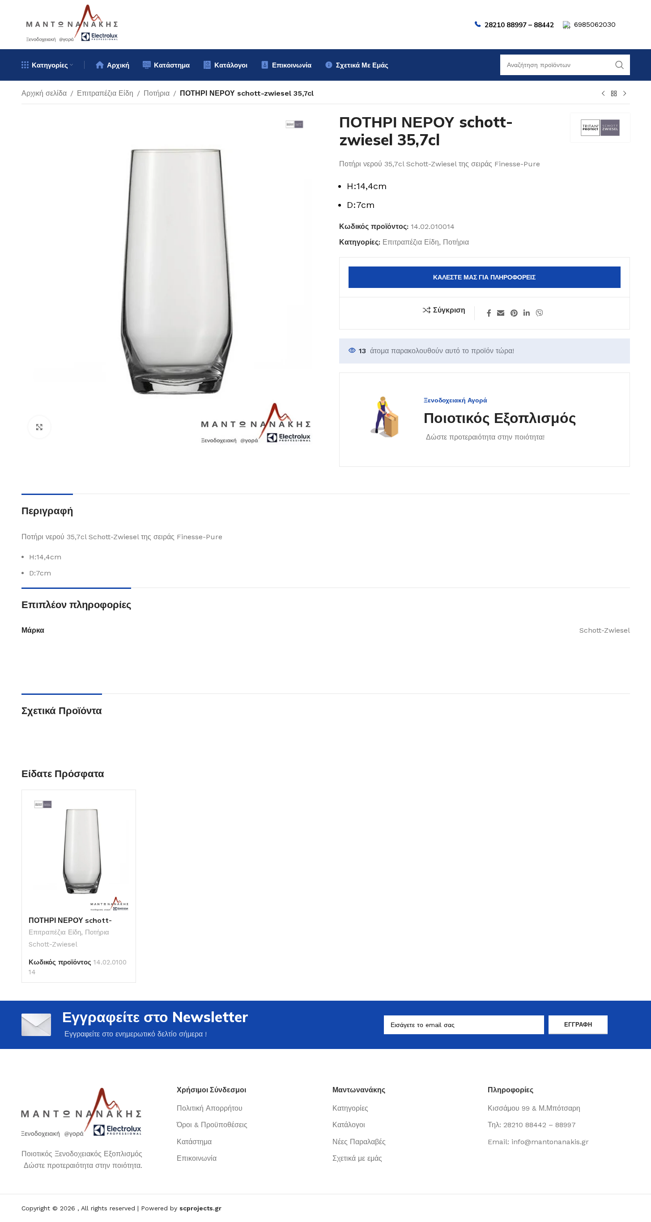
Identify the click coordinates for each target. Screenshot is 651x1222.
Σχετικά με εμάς (357, 1158)
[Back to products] (613, 94)
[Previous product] (603, 94)
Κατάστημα (194, 1141)
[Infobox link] (466, 419)
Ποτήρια (157, 93)
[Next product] (624, 94)
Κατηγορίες (350, 1108)
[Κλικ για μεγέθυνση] (39, 427)
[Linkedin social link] (526, 313)
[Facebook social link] (489, 313)
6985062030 (595, 24)
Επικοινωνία (197, 1158)
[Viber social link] (539, 313)
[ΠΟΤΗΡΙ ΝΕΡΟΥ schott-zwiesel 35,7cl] (79, 854)
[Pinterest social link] (513, 313)
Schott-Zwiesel (53, 944)
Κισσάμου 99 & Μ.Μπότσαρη (534, 1108)
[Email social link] (500, 313)
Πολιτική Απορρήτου (210, 1108)
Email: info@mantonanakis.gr (538, 1141)
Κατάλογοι (348, 1125)
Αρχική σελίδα (44, 93)
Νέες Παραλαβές (359, 1141)
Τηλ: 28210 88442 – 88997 (532, 1125)
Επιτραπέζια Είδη (105, 93)
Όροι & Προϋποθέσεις (212, 1125)
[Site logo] (72, 24)
